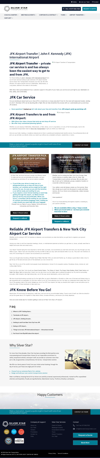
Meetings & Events (28, 15)
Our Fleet (7, 18)
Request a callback (20, 218)
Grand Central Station (40, 270)
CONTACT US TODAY (81, 145)
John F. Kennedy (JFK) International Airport (33, 78)
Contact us (27, 109)
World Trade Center (80, 270)
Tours (63, 15)
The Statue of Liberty (53, 270)
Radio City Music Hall (16, 272)
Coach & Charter (10, 15)
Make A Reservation (20, 213)
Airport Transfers (77, 15)
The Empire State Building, (67, 270)
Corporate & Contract (47, 15)
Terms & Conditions (63, 453)
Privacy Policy (52, 453)
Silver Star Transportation (38, 128)
